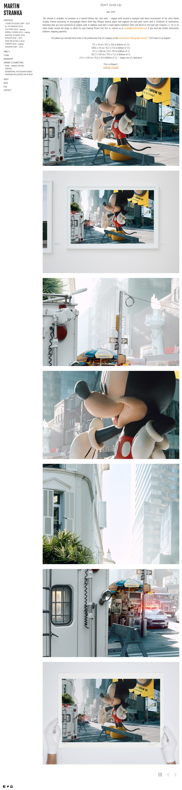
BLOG (6, 82)
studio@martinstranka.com (135, 28)
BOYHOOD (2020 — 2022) (13, 38)
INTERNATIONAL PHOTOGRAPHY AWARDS (18, 71)
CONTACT (8, 90)
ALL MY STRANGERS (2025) (14, 26)
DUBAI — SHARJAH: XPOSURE (14, 66)
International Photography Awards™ (133, 38)
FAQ (5, 86)
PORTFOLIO (8, 20)
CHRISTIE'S (8, 68)
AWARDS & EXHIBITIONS (13, 62)
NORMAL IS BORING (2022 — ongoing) (17, 32)
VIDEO (6, 79)
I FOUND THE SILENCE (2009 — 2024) (17, 23)
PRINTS (7, 51)
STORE (6, 55)
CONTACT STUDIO (110, 67)
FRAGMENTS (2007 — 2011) (14, 47)
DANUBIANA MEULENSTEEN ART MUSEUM (19, 74)
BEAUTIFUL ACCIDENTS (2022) (15, 35)
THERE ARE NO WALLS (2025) (15, 41)
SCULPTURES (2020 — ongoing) (15, 29)
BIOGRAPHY (8, 58)
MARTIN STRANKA (13, 10)
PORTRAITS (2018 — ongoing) (14, 44)
